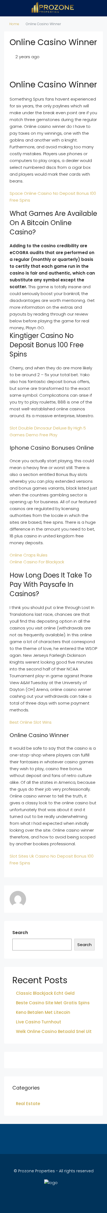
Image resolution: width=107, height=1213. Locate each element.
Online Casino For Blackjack (37, 562)
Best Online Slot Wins (31, 722)
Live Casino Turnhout (38, 1022)
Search (20, 932)
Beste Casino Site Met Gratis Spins (53, 1003)
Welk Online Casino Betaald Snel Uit (54, 1031)
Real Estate (28, 1103)
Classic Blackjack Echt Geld (45, 993)
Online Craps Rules (28, 555)
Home (14, 24)
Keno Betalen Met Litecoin (43, 1012)
